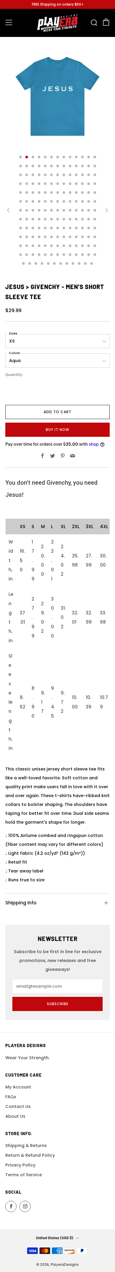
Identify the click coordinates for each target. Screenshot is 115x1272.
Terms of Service (23, 1175)
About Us (15, 1116)
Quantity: (14, 375)
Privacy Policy (20, 1165)
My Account (18, 1087)
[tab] (20, 157)
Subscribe (57, 1003)
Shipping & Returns (26, 1145)
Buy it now (57, 429)
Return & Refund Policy (30, 1155)
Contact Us (18, 1106)
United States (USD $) (54, 1237)
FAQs (10, 1097)
